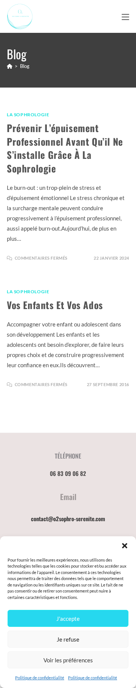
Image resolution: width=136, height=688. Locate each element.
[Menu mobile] (125, 16)
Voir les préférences (68, 660)
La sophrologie (28, 114)
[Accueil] (9, 66)
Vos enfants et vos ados (55, 305)
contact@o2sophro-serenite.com (68, 518)
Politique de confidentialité (39, 677)
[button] (124, 545)
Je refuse (68, 639)
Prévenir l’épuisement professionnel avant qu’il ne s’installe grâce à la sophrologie (65, 148)
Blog (24, 66)
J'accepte (68, 618)
